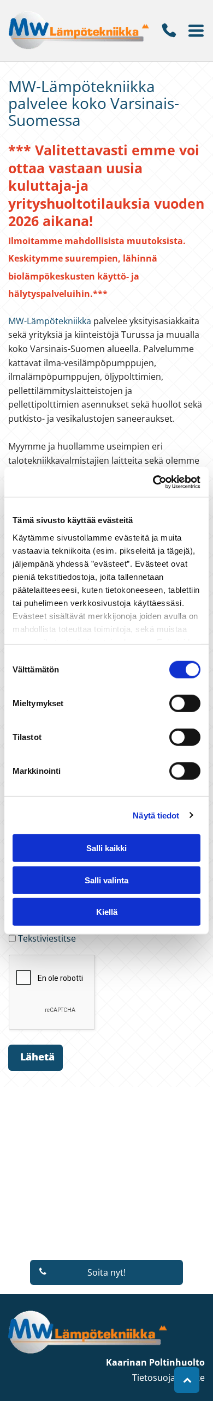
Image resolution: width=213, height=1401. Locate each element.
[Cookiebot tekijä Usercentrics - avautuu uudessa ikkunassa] (153, 482)
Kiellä (106, 912)
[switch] (184, 703)
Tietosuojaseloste (168, 1378)
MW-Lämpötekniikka (49, 321)
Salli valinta (106, 879)
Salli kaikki (106, 848)
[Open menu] (196, 30)
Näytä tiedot (156, 815)
